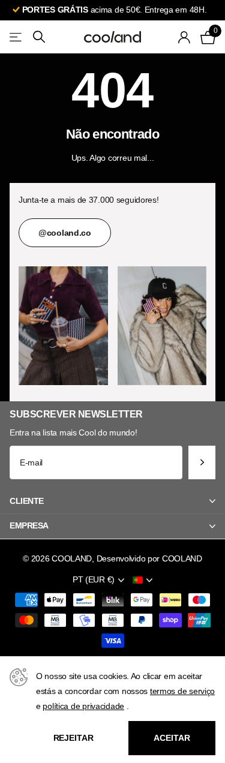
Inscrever (201, 463)
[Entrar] (184, 37)
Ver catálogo (16, 37)
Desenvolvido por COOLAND (149, 558)
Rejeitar (73, 738)
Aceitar (172, 738)
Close (112, 501)
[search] (39, 36)
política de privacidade (83, 706)
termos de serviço (182, 691)
